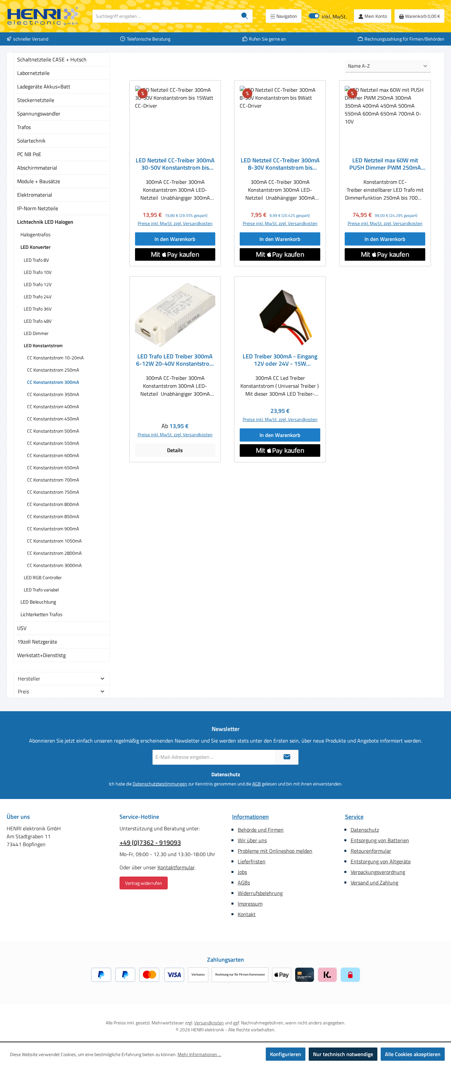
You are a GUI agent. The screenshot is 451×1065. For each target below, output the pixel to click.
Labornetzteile (33, 73)
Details (175, 450)
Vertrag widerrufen (143, 883)
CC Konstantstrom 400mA (53, 406)
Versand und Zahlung (374, 882)
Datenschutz (365, 830)
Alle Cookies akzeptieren (412, 1054)
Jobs (242, 872)
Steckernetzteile (35, 100)
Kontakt (247, 914)
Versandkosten (209, 1022)
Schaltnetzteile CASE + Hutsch (52, 59)
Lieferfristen (251, 861)
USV (21, 628)
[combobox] (164, 16)
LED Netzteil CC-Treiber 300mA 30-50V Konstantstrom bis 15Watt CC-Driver (175, 164)
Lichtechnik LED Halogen (45, 222)
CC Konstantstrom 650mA (53, 467)
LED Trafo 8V (36, 259)
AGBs (244, 882)
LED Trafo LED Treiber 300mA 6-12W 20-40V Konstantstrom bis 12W (175, 360)
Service (354, 816)
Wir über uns (252, 840)
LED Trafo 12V (38, 284)
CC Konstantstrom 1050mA (54, 540)
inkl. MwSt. (328, 16)
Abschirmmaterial (37, 168)
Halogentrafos (35, 234)
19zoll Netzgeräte (37, 642)
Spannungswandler (38, 113)
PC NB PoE (29, 154)
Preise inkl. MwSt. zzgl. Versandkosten (175, 223)
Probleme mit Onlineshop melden (275, 851)
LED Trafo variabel (41, 589)
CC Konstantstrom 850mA (53, 516)
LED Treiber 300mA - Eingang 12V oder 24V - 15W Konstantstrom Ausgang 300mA (280, 360)
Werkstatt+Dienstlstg (41, 655)
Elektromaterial (34, 195)
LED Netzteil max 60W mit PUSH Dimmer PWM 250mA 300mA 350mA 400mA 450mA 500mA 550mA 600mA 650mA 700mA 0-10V (385, 164)
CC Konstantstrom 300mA (53, 382)
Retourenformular (371, 851)
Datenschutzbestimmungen (160, 783)
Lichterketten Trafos (41, 614)
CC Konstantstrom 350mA (53, 394)
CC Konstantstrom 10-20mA (55, 357)
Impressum (250, 904)
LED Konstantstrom (43, 345)
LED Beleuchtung (38, 602)
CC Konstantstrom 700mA (53, 479)
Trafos (24, 127)
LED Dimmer (36, 333)
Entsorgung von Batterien (380, 840)
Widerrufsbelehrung (260, 893)
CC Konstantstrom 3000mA (54, 565)
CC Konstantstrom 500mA (53, 430)
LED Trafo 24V (38, 296)
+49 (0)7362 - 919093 (150, 843)
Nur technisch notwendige (343, 1054)
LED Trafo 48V (38, 320)
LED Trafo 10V (38, 272)
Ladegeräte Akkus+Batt (43, 86)
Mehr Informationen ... (199, 1054)
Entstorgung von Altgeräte (381, 861)
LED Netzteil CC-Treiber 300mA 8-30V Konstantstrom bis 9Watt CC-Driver (280, 164)
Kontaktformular (175, 867)
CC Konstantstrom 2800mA (54, 552)
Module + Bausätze (38, 181)
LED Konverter (35, 247)
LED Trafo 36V (38, 308)
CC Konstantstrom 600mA (53, 455)
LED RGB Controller (43, 577)
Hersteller (29, 678)
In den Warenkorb (175, 239)
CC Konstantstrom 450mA (53, 418)
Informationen (250, 816)
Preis (23, 691)
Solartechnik (31, 141)
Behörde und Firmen (261, 830)
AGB (256, 783)
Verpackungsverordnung (378, 872)
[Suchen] (245, 16)
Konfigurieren (285, 1054)
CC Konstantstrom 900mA (53, 528)
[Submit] (286, 757)
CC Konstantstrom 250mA (53, 369)
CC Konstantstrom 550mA (53, 443)
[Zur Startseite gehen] (43, 16)
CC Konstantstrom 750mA (53, 491)
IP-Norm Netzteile (37, 208)
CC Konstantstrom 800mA (53, 504)
